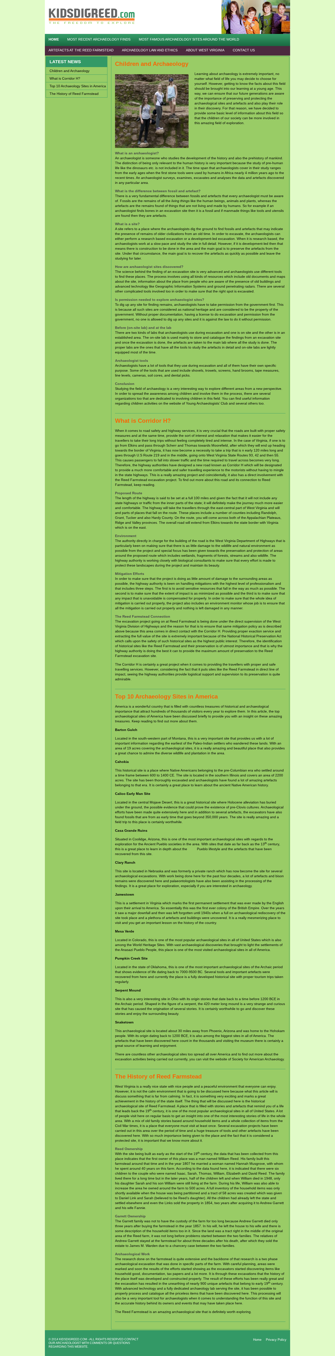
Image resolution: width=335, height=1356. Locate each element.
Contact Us (244, 50)
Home (54, 39)
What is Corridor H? (143, 420)
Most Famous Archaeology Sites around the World (189, 39)
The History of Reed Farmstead (158, 1076)
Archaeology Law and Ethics (150, 50)
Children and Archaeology (151, 63)
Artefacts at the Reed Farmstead (81, 50)
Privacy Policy (276, 1339)
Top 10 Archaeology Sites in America (166, 696)
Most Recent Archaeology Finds (98, 39)
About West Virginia (205, 50)
